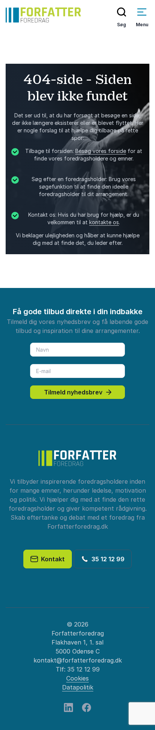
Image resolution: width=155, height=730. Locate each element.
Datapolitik (77, 687)
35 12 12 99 (106, 559)
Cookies (77, 678)
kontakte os (104, 222)
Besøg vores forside (100, 151)
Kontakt (51, 559)
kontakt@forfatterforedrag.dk (77, 660)
